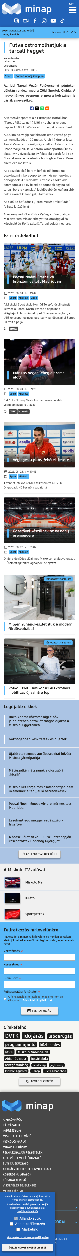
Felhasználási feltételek (20, 991)
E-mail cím (11, 978)
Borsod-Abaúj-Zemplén (30, 76)
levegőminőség (16, 1065)
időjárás (33, 1036)
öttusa (13, 328)
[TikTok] (62, 20)
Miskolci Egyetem (16, 1071)
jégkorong (57, 1065)
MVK (9, 1052)
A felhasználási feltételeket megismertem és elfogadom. (35, 998)
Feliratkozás (41, 1010)
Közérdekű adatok (17, 1174)
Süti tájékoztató (15, 1163)
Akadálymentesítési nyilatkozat (28, 1169)
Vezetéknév (12, 951)
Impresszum (12, 1130)
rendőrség (39, 1065)
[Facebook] (35, 20)
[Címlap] (26, 8)
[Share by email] (47, 108)
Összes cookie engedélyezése (27, 1247)
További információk (27, 1211)
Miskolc (23, 298)
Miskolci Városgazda (33, 1052)
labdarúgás (60, 1036)
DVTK (13, 411)
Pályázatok (11, 1125)
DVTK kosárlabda (55, 1071)
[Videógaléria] (25, 20)
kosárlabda (39, 1059)
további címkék (42, 1081)
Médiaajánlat (13, 1191)
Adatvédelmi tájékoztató (22, 1158)
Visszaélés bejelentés (20, 1185)
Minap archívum (15, 1147)
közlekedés (50, 1044)
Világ (34, 298)
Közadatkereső (14, 1180)
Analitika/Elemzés (30, 1224)
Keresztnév (11, 964)
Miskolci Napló (14, 1141)
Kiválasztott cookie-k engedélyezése (28, 1237)
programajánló (20, 1044)
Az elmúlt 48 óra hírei (41, 854)
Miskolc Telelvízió (17, 1136)
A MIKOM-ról (12, 1119)
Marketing (30, 1229)
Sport (8, 76)
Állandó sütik (30, 1218)
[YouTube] (53, 20)
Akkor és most (15, 1059)
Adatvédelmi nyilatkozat (37, 1000)
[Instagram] (44, 20)
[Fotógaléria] (16, 20)
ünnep (36, 1071)
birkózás (23, 411)
